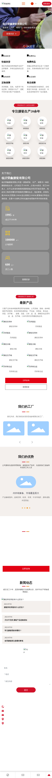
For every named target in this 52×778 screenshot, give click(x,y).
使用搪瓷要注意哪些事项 (14, 641)
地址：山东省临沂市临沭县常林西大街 (21, 723)
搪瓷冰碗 (26, 143)
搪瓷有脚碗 (9, 158)
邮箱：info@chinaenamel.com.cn (18, 711)
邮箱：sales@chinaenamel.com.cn (18, 715)
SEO (3, 733)
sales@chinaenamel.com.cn (17, 559)
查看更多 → (11, 33)
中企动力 (17, 733)
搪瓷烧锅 (10, 128)
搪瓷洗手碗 (9, 143)
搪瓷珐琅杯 (26, 158)
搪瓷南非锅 (42, 143)
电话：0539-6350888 (13, 707)
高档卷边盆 (13, 371)
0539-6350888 (11, 548)
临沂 (22, 733)
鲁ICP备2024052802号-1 (10, 731)
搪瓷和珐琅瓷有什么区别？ (14, 607)
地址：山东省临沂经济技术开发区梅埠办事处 (24, 719)
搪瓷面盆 (42, 128)
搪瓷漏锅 (42, 158)
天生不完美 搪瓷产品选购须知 (16, 620)
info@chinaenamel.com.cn (17, 553)
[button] (25, 46)
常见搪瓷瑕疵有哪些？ (13, 630)
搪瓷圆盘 (26, 128)
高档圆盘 (38, 326)
